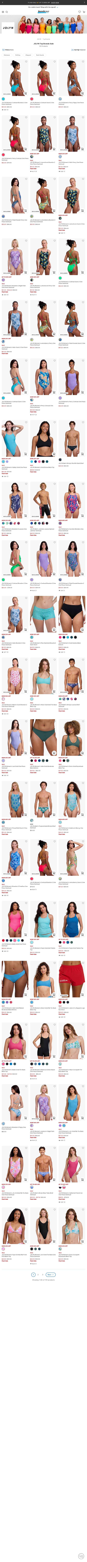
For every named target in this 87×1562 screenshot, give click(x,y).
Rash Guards (40, 55)
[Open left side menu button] (3, 12)
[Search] (6, 12)
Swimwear (7, 55)
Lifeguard (28, 55)
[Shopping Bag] (84, 12)
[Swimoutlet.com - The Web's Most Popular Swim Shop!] (43, 12)
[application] (81, 1556)
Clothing (17, 55)
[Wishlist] (79, 12)
